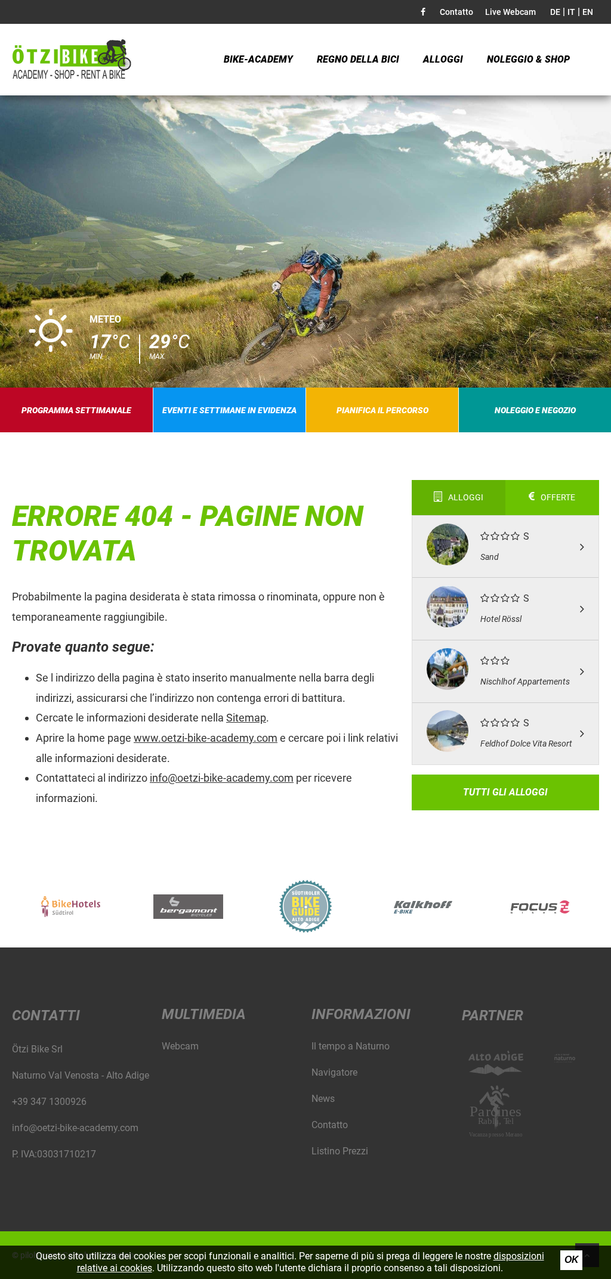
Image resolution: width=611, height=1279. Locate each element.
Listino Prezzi (339, 1151)
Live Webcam (510, 12)
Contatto (456, 12)
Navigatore (334, 1072)
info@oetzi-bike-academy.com (222, 778)
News (323, 1098)
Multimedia (204, 1014)
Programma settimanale (76, 410)
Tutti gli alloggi (505, 792)
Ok (571, 1260)
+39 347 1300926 (49, 1101)
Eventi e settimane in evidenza (229, 410)
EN (587, 12)
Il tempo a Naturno (350, 1046)
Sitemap (246, 717)
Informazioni (361, 1014)
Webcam (180, 1046)
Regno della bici (358, 59)
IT (571, 12)
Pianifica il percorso (382, 410)
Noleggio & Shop (528, 59)
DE (555, 12)
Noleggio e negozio (535, 410)
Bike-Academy (258, 59)
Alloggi (443, 59)
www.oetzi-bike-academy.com (205, 738)
